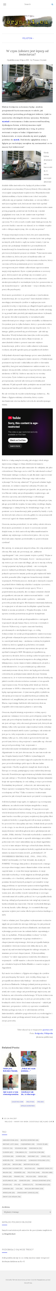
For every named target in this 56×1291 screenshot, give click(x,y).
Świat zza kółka (12, 1197)
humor (20, 1156)
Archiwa (6, 1207)
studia (7, 1184)
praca (7, 1176)
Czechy (8, 1148)
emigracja (35, 1148)
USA (19, 1188)
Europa (8, 1152)
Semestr (24, 1180)
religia (31, 1176)
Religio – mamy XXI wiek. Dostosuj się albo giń (29, 1122)
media (17, 1164)
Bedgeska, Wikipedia (43, 1033)
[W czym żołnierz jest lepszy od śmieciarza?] (27, 83)
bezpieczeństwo (29, 1140)
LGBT (6, 1164)
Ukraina (8, 1188)
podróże (19, 1172)
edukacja (21, 1148)
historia (8, 1156)
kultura (21, 1160)
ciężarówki (27, 1144)
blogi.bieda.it (9, 1234)
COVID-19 (42, 1144)
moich (16, 140)
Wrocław (9, 1192)
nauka (7, 1172)
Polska (41, 1102)
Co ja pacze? (10, 1118)
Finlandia (21, 1152)
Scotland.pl (10, 1180)
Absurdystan (10, 1140)
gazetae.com (48, 1030)
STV (17, 1184)
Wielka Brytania (34, 1188)
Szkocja (28, 1184)
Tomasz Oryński (39, 60)
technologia (43, 1184)
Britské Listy (10, 1144)
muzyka (30, 1168)
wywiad (5, 121)
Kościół (8, 1160)
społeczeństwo (28, 1106)
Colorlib (34, 1280)
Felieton (27, 38)
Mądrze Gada (45, 1168)
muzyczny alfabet (12, 1168)
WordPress (28, 1283)
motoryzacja (31, 1164)
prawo (19, 1176)
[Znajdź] (52, 4)
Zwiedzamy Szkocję (27, 1192)
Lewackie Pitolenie (39, 1160)
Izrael (45, 1156)
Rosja (42, 1176)
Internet (33, 1156)
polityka (30, 1102)
